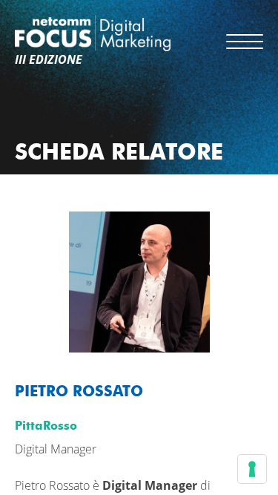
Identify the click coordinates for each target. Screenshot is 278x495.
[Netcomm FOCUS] (93, 33)
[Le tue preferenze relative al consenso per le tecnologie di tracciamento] (252, 469)
